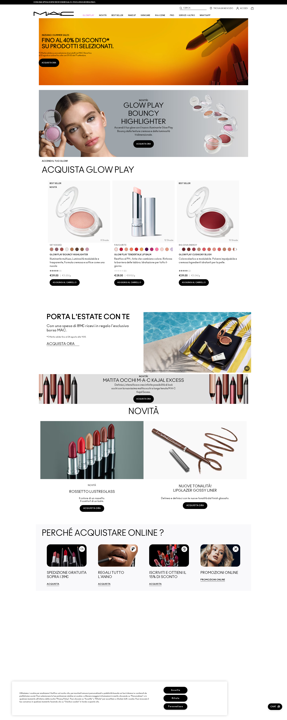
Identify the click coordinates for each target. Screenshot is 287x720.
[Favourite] (116, 249)
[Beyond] (152, 249)
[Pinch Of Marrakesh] (189, 249)
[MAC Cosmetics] (53, 14)
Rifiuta (175, 698)
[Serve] (136, 249)
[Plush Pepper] (194, 249)
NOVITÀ (103, 15)
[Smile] (162, 249)
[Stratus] (87, 249)
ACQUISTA (53, 584)
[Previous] (180, 249)
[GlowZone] (77, 249)
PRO (172, 15)
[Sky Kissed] (52, 249)
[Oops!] (142, 249)
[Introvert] (126, 249)
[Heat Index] (204, 249)
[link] (143, 51)
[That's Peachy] (209, 249)
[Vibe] (172, 249)
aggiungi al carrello (65, 282)
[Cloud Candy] (62, 249)
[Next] (236, 249)
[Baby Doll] (167, 249)
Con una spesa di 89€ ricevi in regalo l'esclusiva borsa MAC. (64, 2)
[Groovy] (219, 249)
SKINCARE (145, 15)
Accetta (175, 690)
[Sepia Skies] (82, 249)
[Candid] (131, 249)
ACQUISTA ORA (49, 63)
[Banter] (121, 249)
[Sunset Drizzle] (57, 249)
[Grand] (229, 249)
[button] (275, 706)
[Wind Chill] (67, 249)
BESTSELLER (117, 15)
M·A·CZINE (160, 15)
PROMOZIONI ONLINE (212, 580)
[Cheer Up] (214, 249)
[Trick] (147, 249)
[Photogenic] (157, 249)
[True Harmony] (199, 249)
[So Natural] (224, 249)
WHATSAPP (205, 15)
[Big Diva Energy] (184, 249)
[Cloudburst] (72, 249)
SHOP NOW (92, 519)
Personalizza (175, 706)
